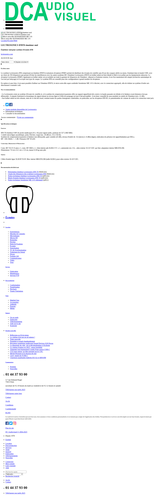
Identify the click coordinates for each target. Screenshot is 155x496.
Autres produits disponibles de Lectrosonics (21, 109)
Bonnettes (13, 240)
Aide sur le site (15, 324)
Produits (13, 367)
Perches (13, 242)
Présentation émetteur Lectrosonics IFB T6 (23, 172)
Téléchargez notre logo (13, 393)
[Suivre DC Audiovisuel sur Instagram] (14, 424)
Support (7, 313)
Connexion (9, 462)
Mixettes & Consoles (17, 234)
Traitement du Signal (17, 252)
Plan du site (9, 428)
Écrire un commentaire (25, 117)
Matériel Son (14, 300)
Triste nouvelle (15, 339)
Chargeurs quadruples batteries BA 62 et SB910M (28, 358)
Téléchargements (16, 322)
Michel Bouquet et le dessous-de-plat (23, 354)
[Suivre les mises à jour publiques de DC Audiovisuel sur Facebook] (7, 424)
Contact (8, 397)
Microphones (14, 236)
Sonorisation (14, 248)
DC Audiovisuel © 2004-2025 (16, 432)
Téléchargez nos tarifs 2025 (15, 390)
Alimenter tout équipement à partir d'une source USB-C (30, 349)
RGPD (7, 413)
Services (7, 267)
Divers (12, 254)
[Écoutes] (24, 213)
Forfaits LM (14, 256)
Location (4, 41)
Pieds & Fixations (16, 244)
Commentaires (9, 362)
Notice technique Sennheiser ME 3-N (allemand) (25, 180)
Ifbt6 (15, 41)
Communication (15, 258)
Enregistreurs (14, 232)
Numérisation (15, 287)
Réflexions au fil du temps (19, 335)
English (8, 440)
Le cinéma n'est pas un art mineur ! (22, 337)
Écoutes (10, 41)
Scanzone (13, 326)
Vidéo (12, 260)
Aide (7, 468)
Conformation (15, 285)
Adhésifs (13, 304)
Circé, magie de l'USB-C (19, 356)
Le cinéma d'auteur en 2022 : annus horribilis (26, 347)
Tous (12, 262)
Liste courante (10, 466)
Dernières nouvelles (10, 330)
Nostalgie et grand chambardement (22, 341)
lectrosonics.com (7, 54)
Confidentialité (10, 409)
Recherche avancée (12, 476)
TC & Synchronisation (18, 250)
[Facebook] (10, 106)
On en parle (14, 317)
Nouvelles (13, 369)
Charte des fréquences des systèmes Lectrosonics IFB (27, 174)
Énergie (13, 306)
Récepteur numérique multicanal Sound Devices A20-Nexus (31, 343)
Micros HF (14, 238)
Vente (7, 295)
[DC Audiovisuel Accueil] (50, 20)
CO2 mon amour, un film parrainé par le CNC (26, 351)
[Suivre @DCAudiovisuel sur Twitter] (10, 424)
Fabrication (14, 271)
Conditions (9, 405)
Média (12, 308)
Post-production (9, 280)
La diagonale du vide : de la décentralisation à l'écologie (30, 345)
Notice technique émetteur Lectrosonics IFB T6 (25, 176)
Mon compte (10, 464)
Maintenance (14, 273)
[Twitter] (7, 106)
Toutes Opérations (16, 291)
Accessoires (14, 302)
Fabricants (13, 319)
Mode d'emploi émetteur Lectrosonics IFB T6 (24, 178)
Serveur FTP (14, 275)
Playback (13, 289)
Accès (7, 401)
